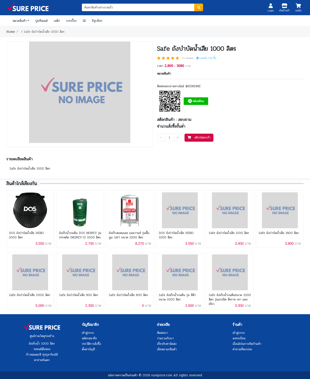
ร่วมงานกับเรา (165, 338)
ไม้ (84, 20)
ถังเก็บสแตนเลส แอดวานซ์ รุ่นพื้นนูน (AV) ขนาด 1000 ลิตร (129, 235)
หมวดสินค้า (20, 20)
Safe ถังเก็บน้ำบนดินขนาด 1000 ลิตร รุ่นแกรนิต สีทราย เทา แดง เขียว (230, 299)
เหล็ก (57, 20)
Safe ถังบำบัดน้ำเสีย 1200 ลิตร (229, 233)
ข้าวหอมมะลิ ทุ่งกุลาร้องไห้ (42, 354)
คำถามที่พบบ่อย (242, 349)
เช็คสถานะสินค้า (167, 349)
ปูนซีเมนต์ (41, 20)
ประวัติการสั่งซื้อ (91, 343)
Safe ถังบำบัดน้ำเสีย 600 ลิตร (78, 295)
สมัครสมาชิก (89, 338)
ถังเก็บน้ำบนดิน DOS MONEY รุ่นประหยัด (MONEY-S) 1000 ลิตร (80, 235)
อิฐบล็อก (97, 20)
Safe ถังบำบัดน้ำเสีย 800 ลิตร (128, 295)
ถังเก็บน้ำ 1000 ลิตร (42, 343)
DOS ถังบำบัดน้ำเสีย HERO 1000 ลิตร (26, 235)
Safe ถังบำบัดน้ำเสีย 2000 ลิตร (29, 295)
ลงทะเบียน (239, 338)
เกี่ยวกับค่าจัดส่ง (167, 343)
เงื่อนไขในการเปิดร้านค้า (247, 343)
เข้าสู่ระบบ (88, 332)
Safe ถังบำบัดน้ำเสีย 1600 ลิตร (279, 233)
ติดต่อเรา (162, 332)
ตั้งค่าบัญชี (88, 349)
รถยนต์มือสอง (42, 349)
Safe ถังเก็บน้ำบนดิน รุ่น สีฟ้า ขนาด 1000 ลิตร (177, 297)
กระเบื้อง (71, 20)
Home (10, 31)
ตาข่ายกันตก (42, 360)
